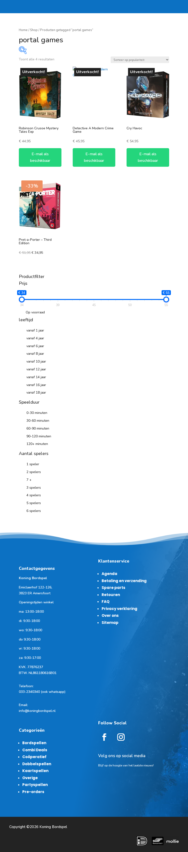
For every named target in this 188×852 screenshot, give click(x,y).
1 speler (32, 464)
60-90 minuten (37, 428)
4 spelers (33, 495)
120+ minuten (37, 444)
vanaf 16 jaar (36, 385)
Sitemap (110, 622)
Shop (34, 30)
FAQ (105, 601)
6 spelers (33, 511)
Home (23, 30)
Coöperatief (34, 756)
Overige (30, 777)
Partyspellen (35, 784)
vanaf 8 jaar (35, 353)
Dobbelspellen (36, 763)
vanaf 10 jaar (36, 361)
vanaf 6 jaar (35, 346)
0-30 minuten (36, 412)
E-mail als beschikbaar (40, 157)
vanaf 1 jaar (35, 330)
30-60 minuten (37, 420)
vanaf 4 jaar (35, 338)
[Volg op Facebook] (104, 737)
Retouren (111, 594)
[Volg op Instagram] (121, 737)
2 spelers (33, 472)
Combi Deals (34, 749)
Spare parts (113, 587)
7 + (29, 479)
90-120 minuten (38, 436)
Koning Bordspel (53, 826)
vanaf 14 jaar (36, 377)
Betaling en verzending (124, 580)
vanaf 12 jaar (36, 369)
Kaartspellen (35, 770)
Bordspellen (34, 742)
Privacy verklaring (119, 608)
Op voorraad (35, 312)
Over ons (110, 615)
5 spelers (33, 503)
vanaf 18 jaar (36, 392)
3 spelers (33, 487)
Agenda (109, 573)
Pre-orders (33, 791)
